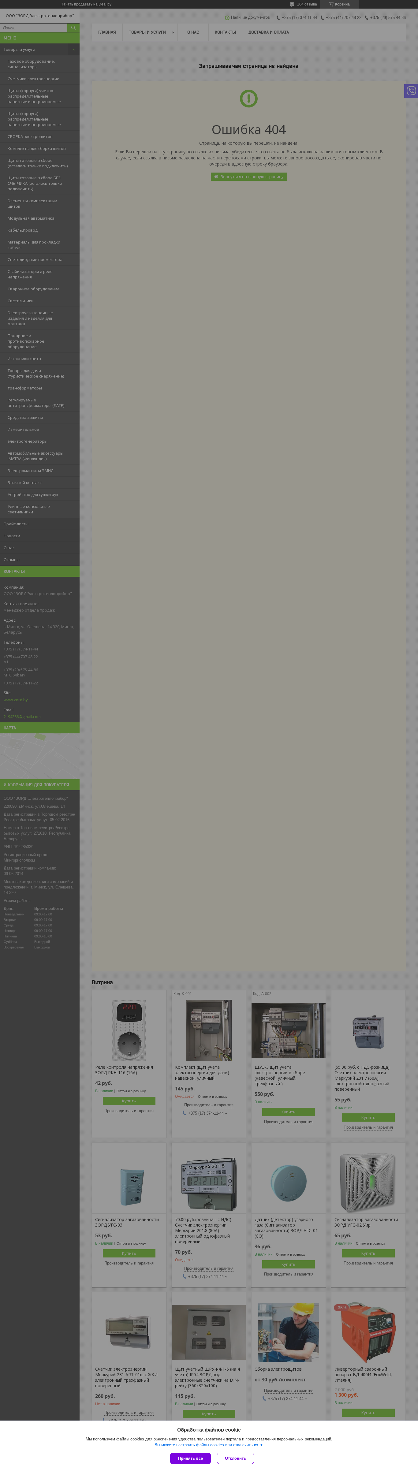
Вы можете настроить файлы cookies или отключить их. (207, 1445)
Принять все (190, 1458)
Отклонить (235, 1458)
